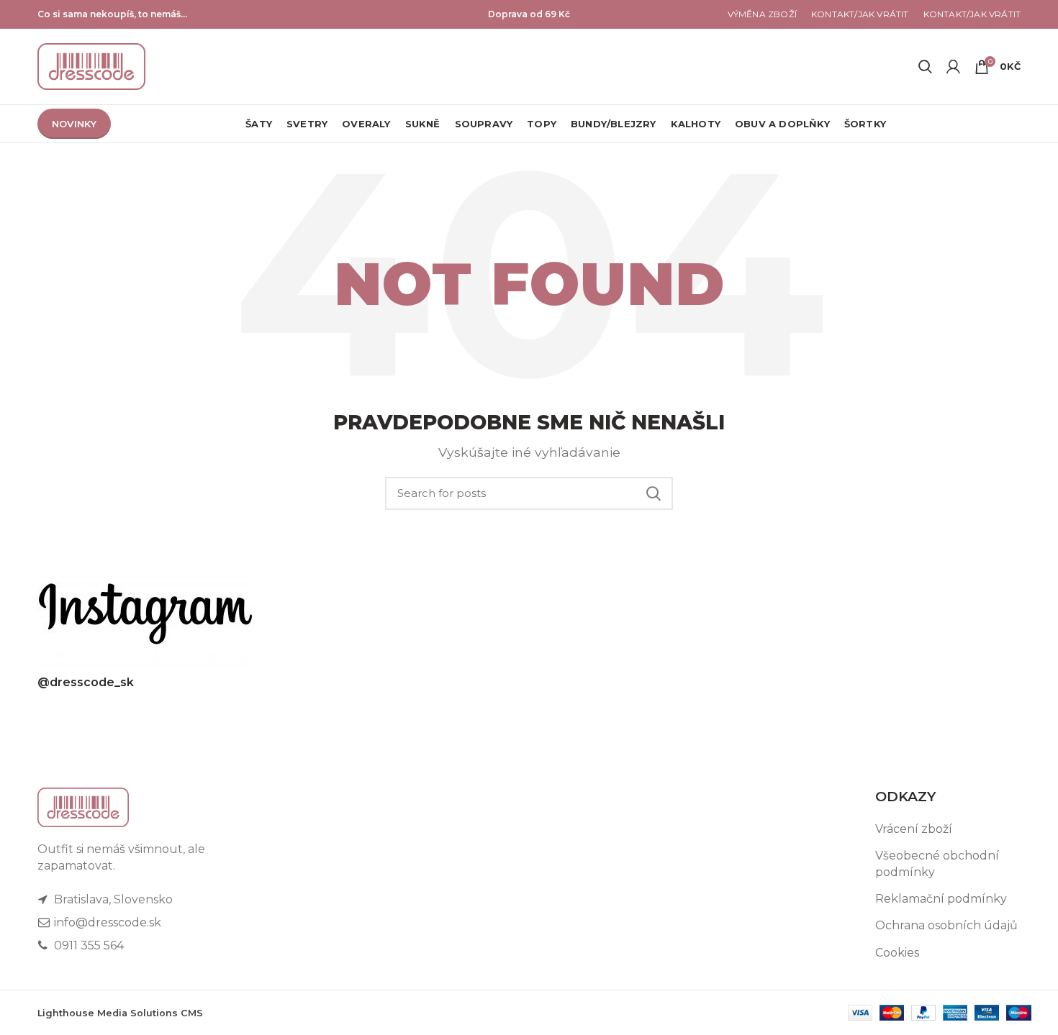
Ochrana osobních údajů (946, 925)
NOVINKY (74, 123)
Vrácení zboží (913, 829)
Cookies (897, 952)
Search (654, 493)
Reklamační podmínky (941, 899)
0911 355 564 (87, 945)
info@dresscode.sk (106, 922)
